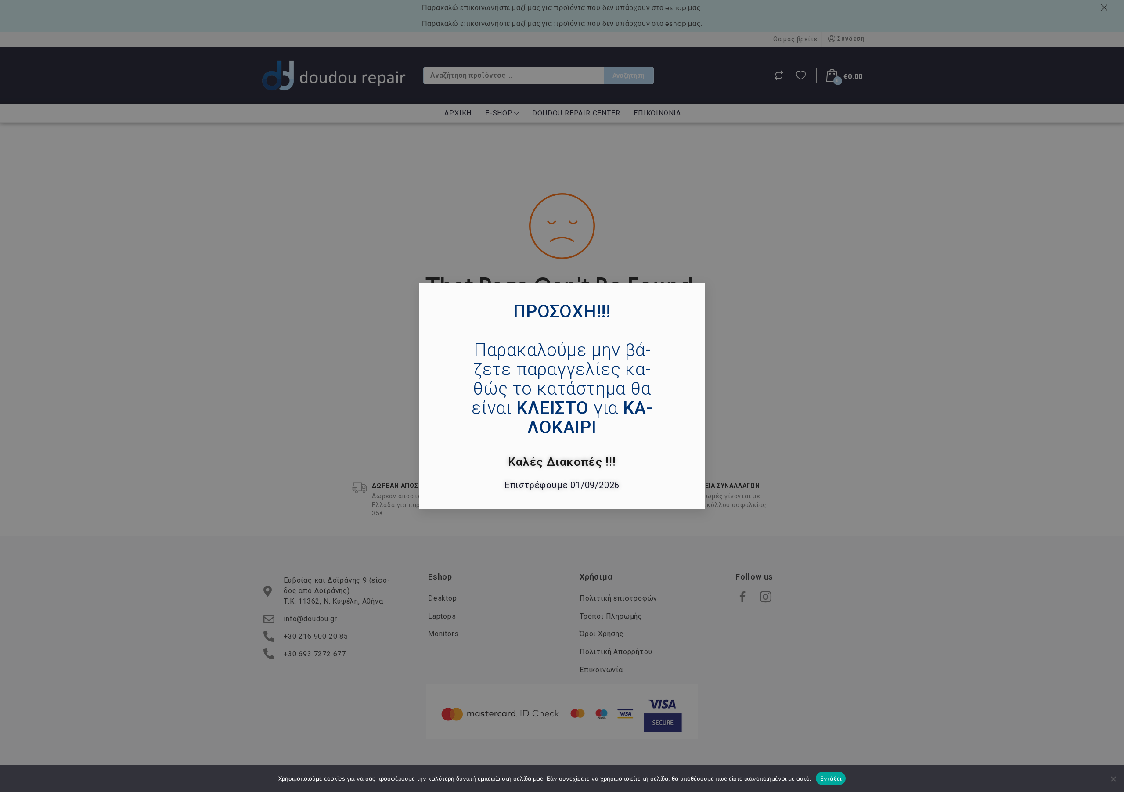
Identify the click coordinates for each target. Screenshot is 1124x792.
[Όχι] (1113, 778)
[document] (562, 396)
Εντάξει (831, 778)
